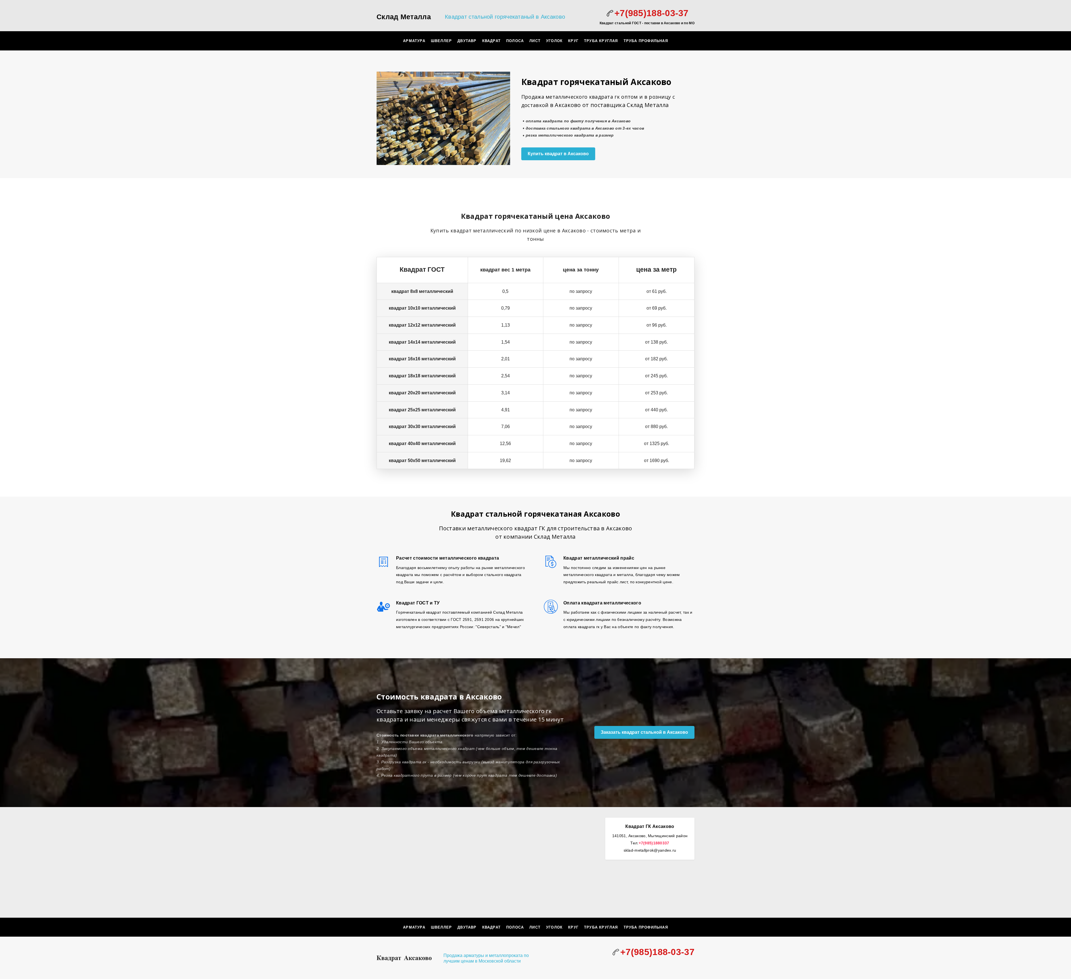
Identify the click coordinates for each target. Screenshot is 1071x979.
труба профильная (646, 41)
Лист (535, 41)
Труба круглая (601, 41)
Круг (573, 41)
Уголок (554, 41)
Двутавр (466, 41)
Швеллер (441, 41)
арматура (414, 41)
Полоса (515, 41)
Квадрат (491, 41)
